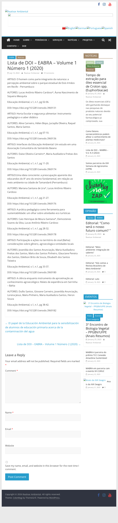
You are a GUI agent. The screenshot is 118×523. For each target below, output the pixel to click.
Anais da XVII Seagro (98, 383)
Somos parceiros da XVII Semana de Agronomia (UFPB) (97, 166)
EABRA (11, 57)
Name (9, 412)
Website (9, 445)
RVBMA (100, 218)
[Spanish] (107, 28)
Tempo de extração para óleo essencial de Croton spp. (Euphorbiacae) (97, 82)
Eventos (98, 315)
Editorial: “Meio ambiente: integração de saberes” (97, 250)
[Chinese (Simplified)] (64, 28)
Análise (90, 62)
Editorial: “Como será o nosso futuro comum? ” (98, 227)
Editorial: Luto (92, 279)
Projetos (87, 40)
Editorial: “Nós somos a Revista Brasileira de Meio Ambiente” (97, 266)
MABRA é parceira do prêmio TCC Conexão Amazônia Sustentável (96, 355)
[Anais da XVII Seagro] (94, 380)
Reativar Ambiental (32, 73)
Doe (24, 46)
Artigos (99, 62)
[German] (81, 28)
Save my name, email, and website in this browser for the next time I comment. (42, 467)
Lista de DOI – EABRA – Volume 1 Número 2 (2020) (49, 344)
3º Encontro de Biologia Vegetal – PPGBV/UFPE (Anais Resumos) (98, 330)
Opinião (90, 218)
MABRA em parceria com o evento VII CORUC (98, 370)
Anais (89, 315)
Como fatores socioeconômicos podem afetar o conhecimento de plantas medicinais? (98, 135)
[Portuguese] (94, 28)
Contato (12, 46)
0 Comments (48, 73)
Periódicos (41, 40)
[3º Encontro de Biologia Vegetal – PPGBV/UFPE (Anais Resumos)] (98, 303)
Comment (11, 370)
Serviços (57, 40)
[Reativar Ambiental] (8, 40)
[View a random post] (109, 40)
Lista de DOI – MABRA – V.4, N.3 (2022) (97, 151)
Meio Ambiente (93, 66)
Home (16, 40)
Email (9, 429)
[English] (71, 28)
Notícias (72, 40)
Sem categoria (93, 319)
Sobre (26, 40)
